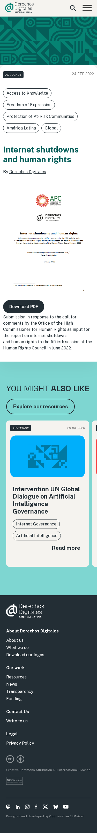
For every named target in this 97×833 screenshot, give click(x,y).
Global (51, 128)
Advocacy (13, 75)
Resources (16, 677)
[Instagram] (27, 808)
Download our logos (25, 654)
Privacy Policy (20, 743)
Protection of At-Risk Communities (40, 116)
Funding (14, 698)
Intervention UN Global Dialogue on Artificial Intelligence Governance (46, 500)
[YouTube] (66, 808)
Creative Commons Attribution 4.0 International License (48, 770)
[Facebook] (36, 808)
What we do (17, 647)
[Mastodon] (8, 808)
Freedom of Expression (28, 104)
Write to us (17, 721)
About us (15, 640)
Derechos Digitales (27, 171)
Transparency (19, 691)
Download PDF (23, 306)
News (11, 684)
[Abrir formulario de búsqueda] (73, 8)
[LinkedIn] (18, 808)
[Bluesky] (55, 808)
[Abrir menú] (87, 8)
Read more (66, 548)
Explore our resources (40, 406)
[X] (45, 808)
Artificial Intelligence (36, 535)
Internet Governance (36, 524)
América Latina (21, 128)
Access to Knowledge (27, 93)
